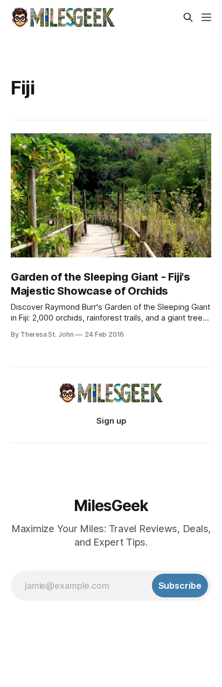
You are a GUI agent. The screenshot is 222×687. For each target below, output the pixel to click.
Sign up (111, 421)
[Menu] (206, 17)
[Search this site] (188, 17)
